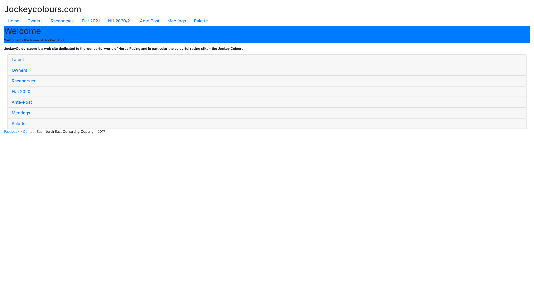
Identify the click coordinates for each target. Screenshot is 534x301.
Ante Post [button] (149, 20)
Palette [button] (201, 20)
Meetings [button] (177, 20)
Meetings (21, 112)
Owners (19, 70)
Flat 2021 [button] (91, 20)
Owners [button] (35, 20)
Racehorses (23, 80)
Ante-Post (22, 102)
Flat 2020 (21, 91)
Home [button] (13, 20)
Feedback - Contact (20, 131)
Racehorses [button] (62, 20)
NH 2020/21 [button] (120, 20)
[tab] (267, 60)
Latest (18, 59)
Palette (19, 123)
